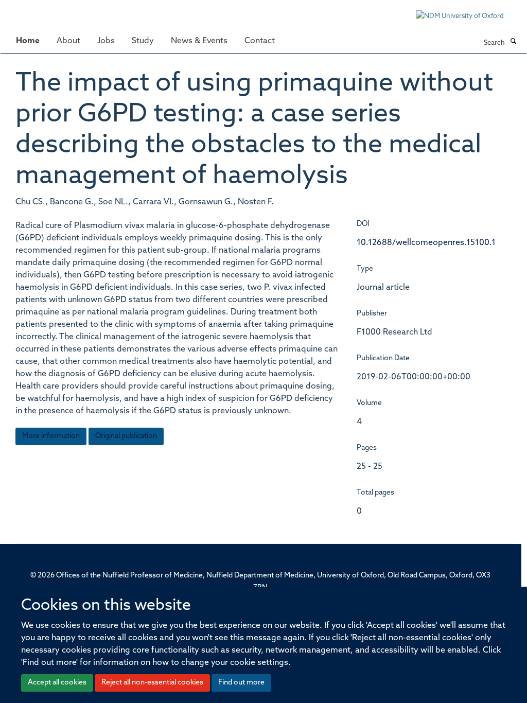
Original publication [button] (126, 436)
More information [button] (51, 436)
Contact (259, 41)
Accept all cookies (57, 683)
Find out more (241, 683)
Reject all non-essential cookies (152, 683)
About (68, 41)
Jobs (106, 41)
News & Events (199, 41)
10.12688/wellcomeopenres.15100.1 (426, 243)
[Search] (513, 42)
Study (143, 41)
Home (28, 41)
